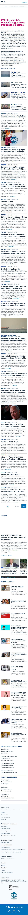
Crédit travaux (4, 787)
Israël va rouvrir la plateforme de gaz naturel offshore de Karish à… (13, 304)
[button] (2, 2)
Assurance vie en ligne (6, 791)
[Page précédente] (5, 506)
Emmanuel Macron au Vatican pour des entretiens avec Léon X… (14, 425)
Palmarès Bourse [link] (5, 758)
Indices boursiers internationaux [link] (9, 756)
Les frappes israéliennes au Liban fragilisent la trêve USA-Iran (13, 287)
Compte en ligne (5, 780)
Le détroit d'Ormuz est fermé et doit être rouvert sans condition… (13, 235)
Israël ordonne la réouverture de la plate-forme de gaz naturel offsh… (14, 374)
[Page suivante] (10, 506)
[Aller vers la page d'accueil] (5, 2)
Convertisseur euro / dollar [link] (7, 767)
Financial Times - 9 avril (10, 442)
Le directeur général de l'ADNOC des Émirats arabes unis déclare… (14, 252)
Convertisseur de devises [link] (7, 763)
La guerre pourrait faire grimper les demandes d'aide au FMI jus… (13, 150)
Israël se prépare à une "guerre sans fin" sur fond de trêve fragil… (14, 185)
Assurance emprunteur (6, 789)
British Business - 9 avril (10, 474)
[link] (11, 810)
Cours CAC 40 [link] (4, 753)
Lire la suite (7, 128)
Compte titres (4, 796)
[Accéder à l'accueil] (2, 6)
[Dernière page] (13, 506)
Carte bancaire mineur (6, 782)
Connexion (24, 2)
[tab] (6, 556)
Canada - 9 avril (7, 201)
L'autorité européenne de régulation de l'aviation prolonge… (14, 270)
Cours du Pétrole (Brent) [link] (7, 760)
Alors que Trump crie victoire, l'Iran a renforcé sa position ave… (13, 458)
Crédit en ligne (4, 783)
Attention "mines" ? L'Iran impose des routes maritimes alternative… (14, 339)
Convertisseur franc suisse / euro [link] (9, 772)
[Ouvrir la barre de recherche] (18, 2)
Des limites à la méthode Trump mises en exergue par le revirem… (14, 391)
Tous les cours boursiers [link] (7, 751)
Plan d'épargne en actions (7, 798)
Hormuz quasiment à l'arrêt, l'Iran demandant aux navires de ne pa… (14, 117)
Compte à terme (5, 794)
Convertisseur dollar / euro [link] (7, 765)
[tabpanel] (14, 567)
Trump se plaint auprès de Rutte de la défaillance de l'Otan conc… (13, 491)
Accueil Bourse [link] (4, 749)
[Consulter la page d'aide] (20, 2)
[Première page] (3, 506)
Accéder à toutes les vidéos (8, 577)
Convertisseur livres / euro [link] (7, 770)
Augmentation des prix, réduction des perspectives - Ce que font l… (13, 357)
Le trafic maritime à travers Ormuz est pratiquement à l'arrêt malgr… (14, 218)
